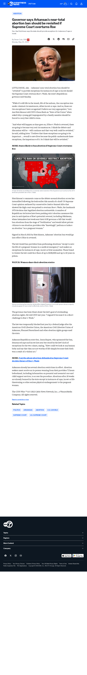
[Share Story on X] (53, 39)
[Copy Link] (73, 39)
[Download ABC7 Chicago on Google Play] (78, 555)
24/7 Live (32, 4)
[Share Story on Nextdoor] (63, 39)
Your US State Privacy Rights (50, 563)
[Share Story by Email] (68, 39)
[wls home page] (8, 524)
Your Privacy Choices (19, 563)
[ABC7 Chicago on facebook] (5, 556)
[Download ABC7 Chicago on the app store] (67, 555)
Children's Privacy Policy (33, 563)
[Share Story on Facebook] (49, 39)
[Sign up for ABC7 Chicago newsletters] (21, 556)
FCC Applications (22, 565)
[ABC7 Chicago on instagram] (16, 556)
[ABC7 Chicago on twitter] (10, 556)
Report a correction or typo (20, 400)
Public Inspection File (9, 565)
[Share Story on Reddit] (58, 39)
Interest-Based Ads (73, 563)
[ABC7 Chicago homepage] (17, 3)
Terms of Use (63, 563)
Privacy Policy (7, 563)
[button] (4, 3)
